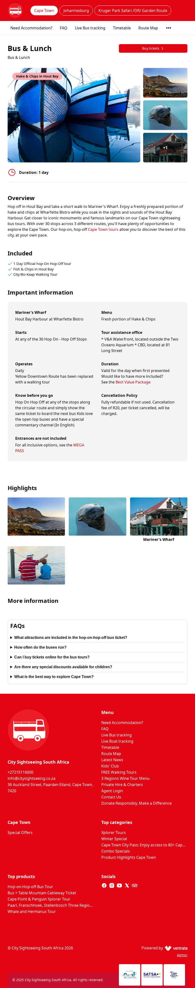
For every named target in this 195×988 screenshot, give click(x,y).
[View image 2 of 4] (165, 115)
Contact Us (111, 797)
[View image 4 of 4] (36, 565)
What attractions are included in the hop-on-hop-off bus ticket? (70, 638)
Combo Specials (115, 851)
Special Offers (20, 832)
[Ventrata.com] (175, 948)
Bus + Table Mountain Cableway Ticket (42, 892)
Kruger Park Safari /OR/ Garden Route (132, 10)
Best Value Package (133, 382)
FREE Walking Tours (118, 772)
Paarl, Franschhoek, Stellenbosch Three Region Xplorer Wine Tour (51, 905)
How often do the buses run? (40, 647)
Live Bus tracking (90, 28)
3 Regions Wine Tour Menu (125, 778)
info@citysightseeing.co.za (31, 778)
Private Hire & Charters (122, 784)
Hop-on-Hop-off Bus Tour (30, 886)
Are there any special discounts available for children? (63, 667)
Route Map (148, 28)
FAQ (63, 28)
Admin (182, 955)
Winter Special (114, 838)
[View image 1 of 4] (165, 83)
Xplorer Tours (113, 832)
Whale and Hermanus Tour (32, 911)
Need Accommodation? (31, 28)
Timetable (122, 28)
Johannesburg (76, 10)
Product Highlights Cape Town (128, 857)
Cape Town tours (103, 229)
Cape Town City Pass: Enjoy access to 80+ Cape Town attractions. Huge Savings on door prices (144, 845)
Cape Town (44, 10)
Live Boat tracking (117, 741)
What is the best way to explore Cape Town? (54, 677)
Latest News (112, 759)
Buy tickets (150, 48)
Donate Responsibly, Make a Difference (136, 803)
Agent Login (112, 790)
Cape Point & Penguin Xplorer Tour (39, 899)
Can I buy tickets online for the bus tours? (52, 657)
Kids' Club (110, 766)
